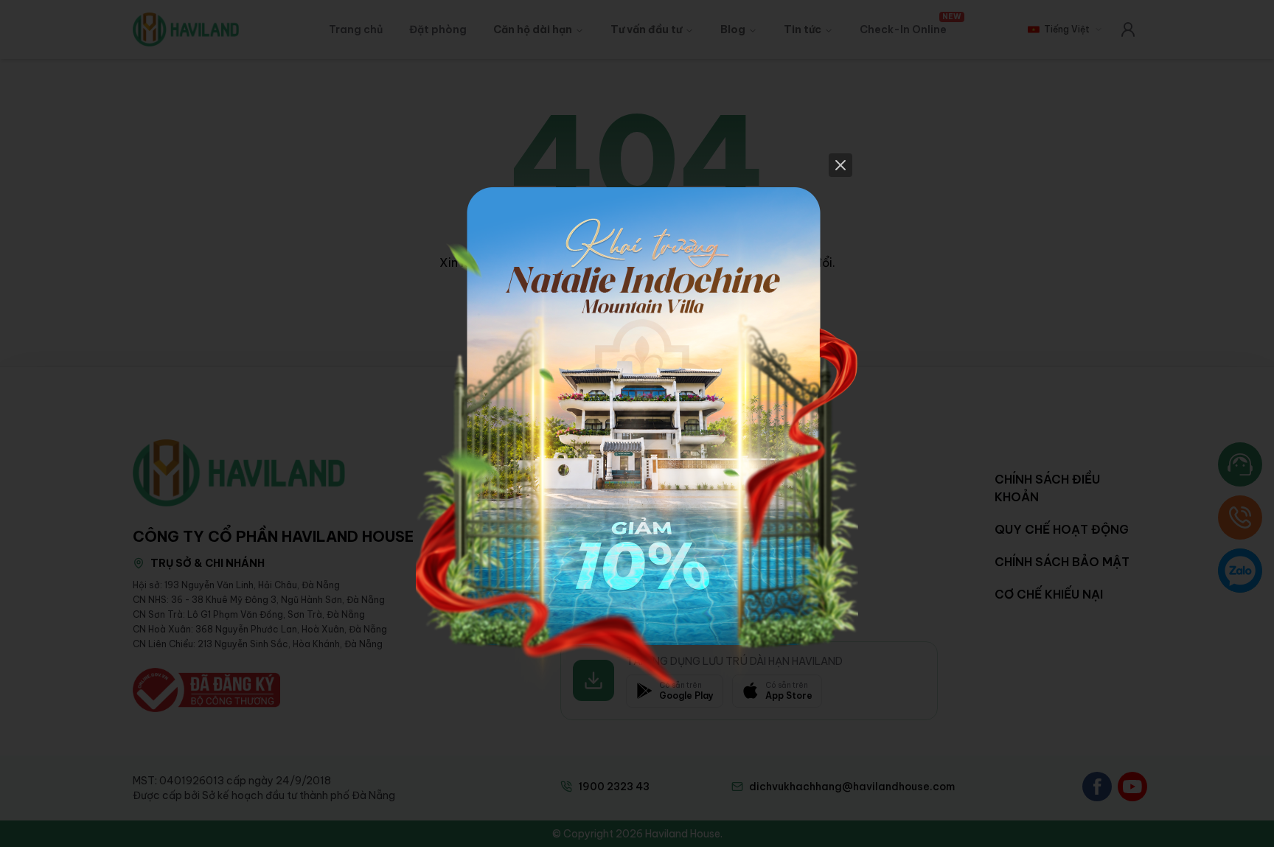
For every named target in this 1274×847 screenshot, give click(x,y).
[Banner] (637, 423)
